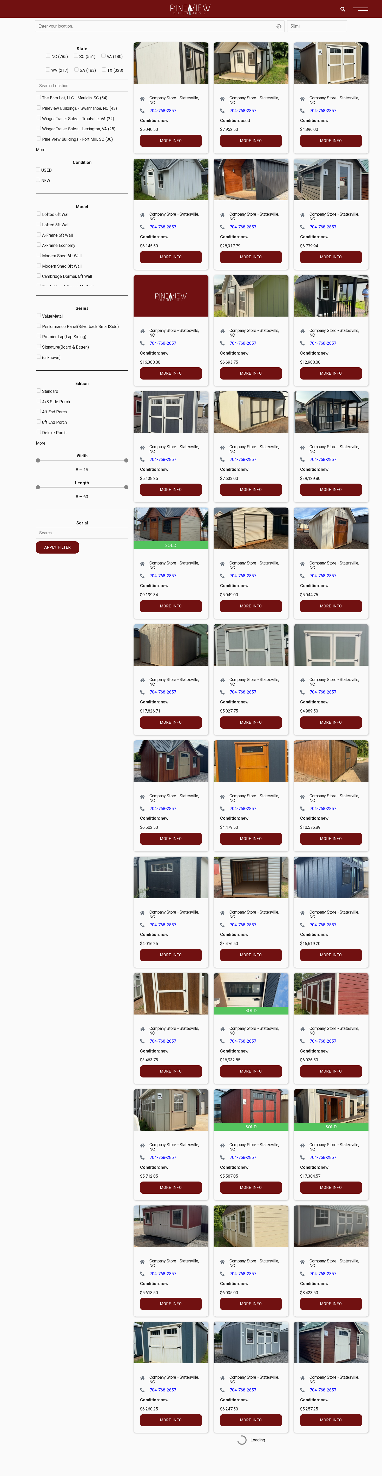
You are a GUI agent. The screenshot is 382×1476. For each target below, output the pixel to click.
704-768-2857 (163, 110)
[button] (342, 9)
